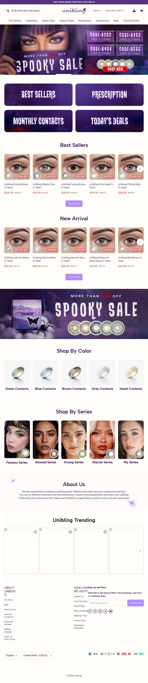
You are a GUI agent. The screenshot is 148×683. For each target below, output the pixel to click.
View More (74, 203)
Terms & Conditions (9, 615)
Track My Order (80, 601)
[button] (140, 551)
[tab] (64, 74)
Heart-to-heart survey (9, 638)
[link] (32, 21)
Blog (6, 605)
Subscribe (135, 603)
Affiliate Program (8, 630)
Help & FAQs (79, 606)
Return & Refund (81, 611)
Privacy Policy (80, 620)
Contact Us (79, 596)
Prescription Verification (79, 626)
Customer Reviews (8, 623)
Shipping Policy (80, 616)
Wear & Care (10, 609)
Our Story (8, 600)
